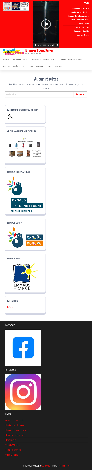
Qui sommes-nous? (82, 27)
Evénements (11, 307)
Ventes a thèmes (83, 35)
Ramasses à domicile (81, 31)
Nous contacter (55, 66)
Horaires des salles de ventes (78, 16)
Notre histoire (84, 23)
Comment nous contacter (80, 8)
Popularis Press (64, 465)
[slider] (44, 45)
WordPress (45, 465)
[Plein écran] (56, 45)
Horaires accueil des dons (80, 12)
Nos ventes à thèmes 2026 (80, 20)
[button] (46, 24)
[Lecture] (36, 45)
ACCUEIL (6, 59)
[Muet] (53, 45)
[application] (46, 24)
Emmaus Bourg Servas (39, 50)
